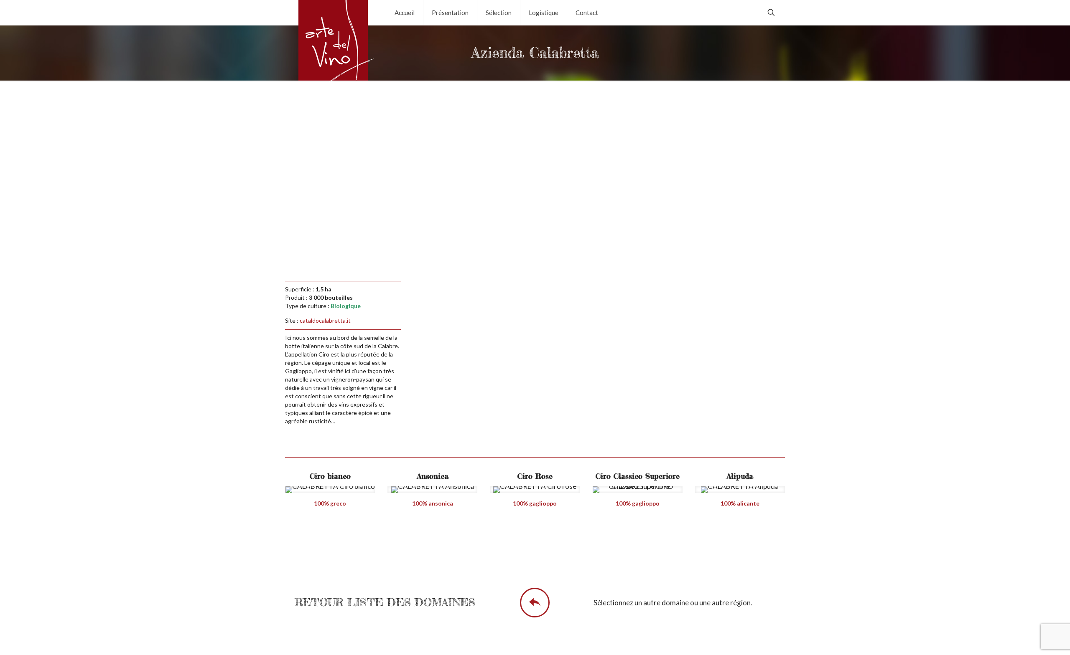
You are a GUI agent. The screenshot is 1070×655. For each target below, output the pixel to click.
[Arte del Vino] (333, 45)
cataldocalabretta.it (325, 320)
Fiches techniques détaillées (541, 546)
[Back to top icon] (1030, 638)
